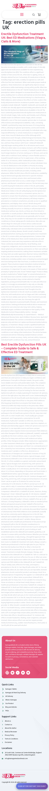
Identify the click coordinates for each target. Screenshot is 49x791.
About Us (10, 641)
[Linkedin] (28, 673)
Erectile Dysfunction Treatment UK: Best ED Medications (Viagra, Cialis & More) (23, 38)
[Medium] (12, 673)
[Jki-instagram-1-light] (7, 673)
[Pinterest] (23, 673)
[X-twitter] (18, 673)
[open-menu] (21, 14)
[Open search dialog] (33, 15)
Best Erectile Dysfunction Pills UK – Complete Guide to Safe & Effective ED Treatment (23, 348)
